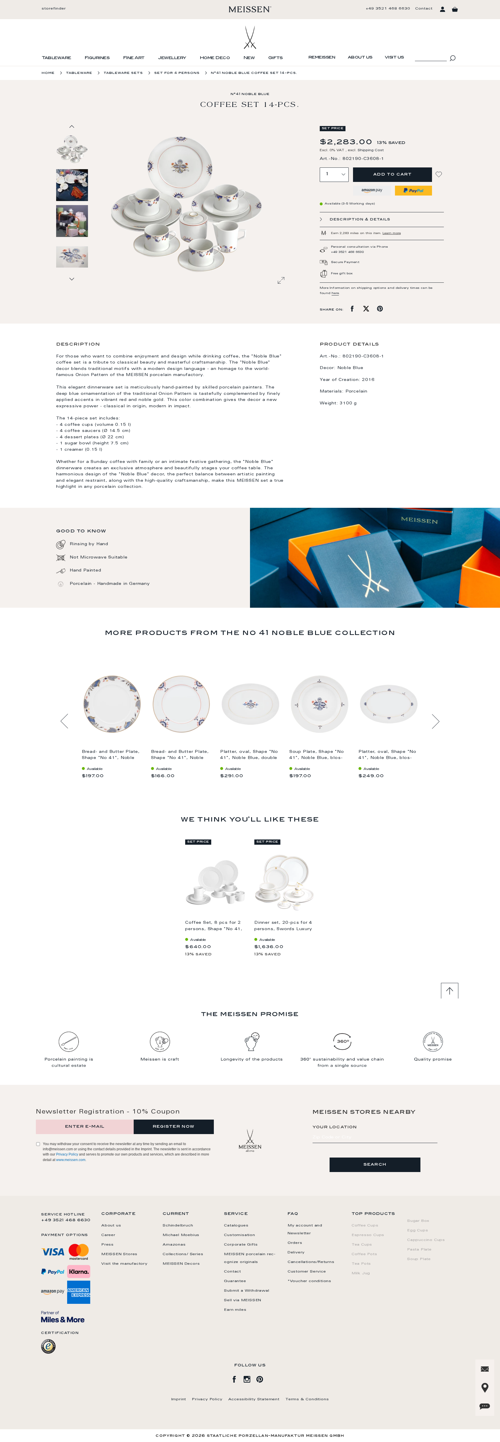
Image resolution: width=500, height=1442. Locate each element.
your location (334, 1127)
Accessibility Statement (254, 1399)
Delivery (296, 1252)
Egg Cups (417, 1230)
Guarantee (235, 1281)
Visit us (394, 58)
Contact (424, 8)
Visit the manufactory (124, 1264)
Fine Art (134, 58)
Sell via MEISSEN (242, 1300)
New (249, 58)
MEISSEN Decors (181, 1264)
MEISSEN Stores (119, 1254)
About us (360, 58)
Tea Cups (362, 1244)
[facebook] (237, 1378)
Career (108, 1235)
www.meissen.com (70, 1160)
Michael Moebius (181, 1235)
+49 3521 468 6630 (388, 8)
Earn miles (235, 1310)
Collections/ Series (183, 1254)
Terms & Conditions (307, 1399)
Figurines (97, 58)
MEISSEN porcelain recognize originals (249, 1258)
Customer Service (307, 1271)
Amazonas (174, 1244)
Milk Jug (361, 1273)
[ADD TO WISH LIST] (439, 174)
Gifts (275, 58)
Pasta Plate (419, 1249)
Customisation (239, 1235)
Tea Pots (361, 1264)
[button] (72, 185)
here (335, 293)
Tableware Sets (123, 73)
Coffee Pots (364, 1254)
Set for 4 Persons (177, 73)
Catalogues (236, 1225)
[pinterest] (262, 1378)
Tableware (56, 58)
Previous (64, 721)
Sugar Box (418, 1221)
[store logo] (250, 9)
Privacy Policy (67, 1154)
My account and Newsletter (305, 1229)
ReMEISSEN (321, 58)
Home (48, 73)
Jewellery (172, 58)
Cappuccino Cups (426, 1240)
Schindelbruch (178, 1225)
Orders (295, 1243)
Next (436, 721)
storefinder (54, 8)
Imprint (178, 1399)
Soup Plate (419, 1259)
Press (107, 1244)
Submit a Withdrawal (246, 1291)
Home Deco (215, 58)
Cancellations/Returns (311, 1262)
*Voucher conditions (309, 1281)
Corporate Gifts (241, 1244)
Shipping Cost (371, 150)
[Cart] (454, 9)
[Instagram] (250, 1378)
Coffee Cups (365, 1225)
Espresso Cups (368, 1235)
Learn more (392, 233)
